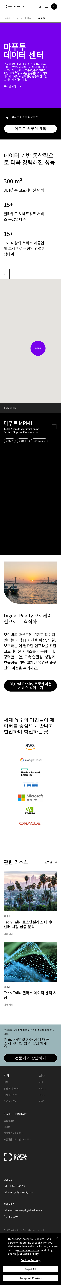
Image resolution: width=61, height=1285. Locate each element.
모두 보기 (49, 862)
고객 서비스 (9, 1204)
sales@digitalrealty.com (20, 1192)
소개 (41, 1082)
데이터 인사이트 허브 (13, 1133)
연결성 (7, 1126)
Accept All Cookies (31, 1278)
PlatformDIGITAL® (15, 1114)
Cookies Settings (31, 1260)
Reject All (30, 1269)
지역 (6, 1076)
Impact (42, 1088)
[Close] (57, 1237)
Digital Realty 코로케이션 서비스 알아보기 (31, 685)
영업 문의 (8, 1179)
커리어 (42, 1100)
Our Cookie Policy (28, 1254)
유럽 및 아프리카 (11, 1088)
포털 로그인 (13, 1217)
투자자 (42, 1094)
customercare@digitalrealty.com (25, 1210)
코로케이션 (9, 1120)
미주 (6, 1082)
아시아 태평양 (10, 1094)
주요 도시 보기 (10, 1100)
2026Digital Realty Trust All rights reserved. (25, 1230)
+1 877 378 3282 (16, 1186)
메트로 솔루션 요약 (30, 128)
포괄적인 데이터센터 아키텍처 (17, 1139)
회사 (42, 1076)
